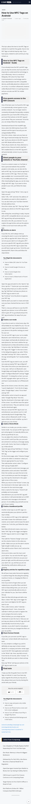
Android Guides (6, 724)
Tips (6, 732)
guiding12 (9, 729)
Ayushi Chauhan (7, 18)
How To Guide (15, 729)
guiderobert (9, 727)
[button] (28, 801)
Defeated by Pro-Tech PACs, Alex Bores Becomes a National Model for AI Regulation (14, 761)
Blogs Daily (13, 724)
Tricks (9, 732)
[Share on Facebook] (14, 43)
